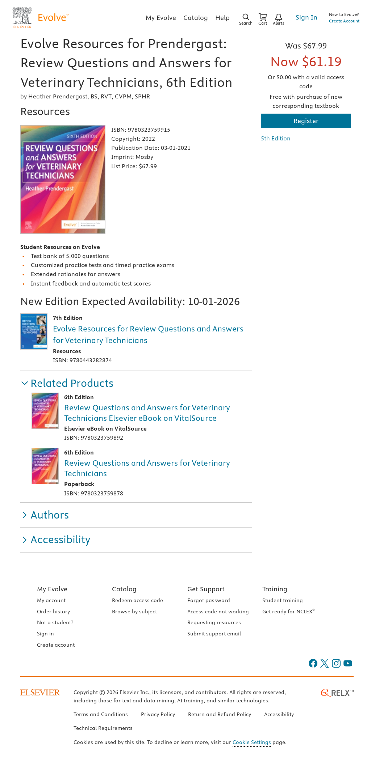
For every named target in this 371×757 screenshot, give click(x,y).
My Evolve (52, 589)
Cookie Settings (252, 742)
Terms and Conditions (101, 714)
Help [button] (222, 17)
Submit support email (214, 633)
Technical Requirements (103, 728)
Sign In (306, 17)
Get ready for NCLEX (288, 611)
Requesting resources (214, 622)
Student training (282, 600)
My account (51, 600)
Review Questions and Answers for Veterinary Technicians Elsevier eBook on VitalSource (147, 412)
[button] (66, 383)
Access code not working (218, 611)
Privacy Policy (158, 714)
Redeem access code (137, 600)
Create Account (344, 21)
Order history (53, 611)
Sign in (45, 633)
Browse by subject (134, 611)
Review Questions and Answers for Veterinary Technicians (147, 468)
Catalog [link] (195, 17)
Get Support (206, 589)
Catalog (124, 589)
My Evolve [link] (161, 17)
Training (274, 589)
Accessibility (279, 714)
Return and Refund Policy (219, 714)
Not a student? (55, 622)
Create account (56, 645)
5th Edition (276, 138)
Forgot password (208, 600)
